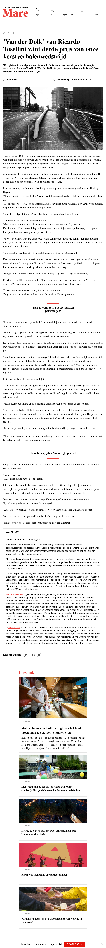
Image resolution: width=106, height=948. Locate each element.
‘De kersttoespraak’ (15, 594)
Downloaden (74, 944)
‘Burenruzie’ (14, 627)
